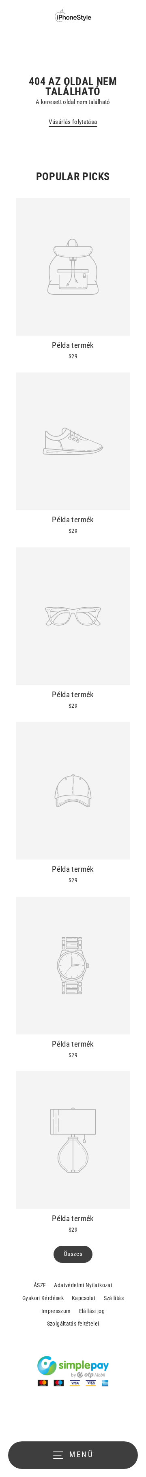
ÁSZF (40, 1285)
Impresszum (56, 1311)
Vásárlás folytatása (73, 122)
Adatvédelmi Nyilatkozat (83, 1285)
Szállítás (114, 1298)
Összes (73, 1254)
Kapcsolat (83, 1298)
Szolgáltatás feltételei (73, 1323)
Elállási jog (92, 1311)
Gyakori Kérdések (43, 1298)
